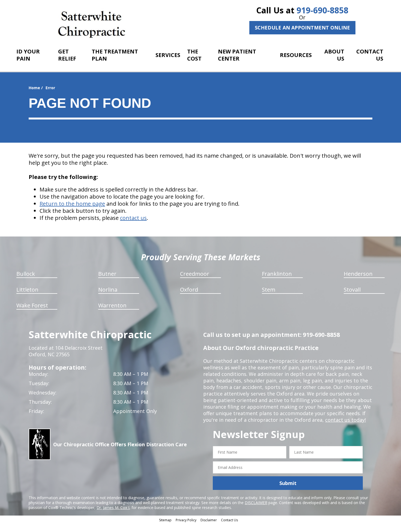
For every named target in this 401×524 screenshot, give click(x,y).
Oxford (189, 289)
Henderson (358, 273)
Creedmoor (194, 273)
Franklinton (277, 273)
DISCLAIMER (256, 502)
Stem (268, 289)
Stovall (352, 289)
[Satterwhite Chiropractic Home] (92, 23)
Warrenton (112, 305)
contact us (133, 217)
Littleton (27, 289)
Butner (107, 273)
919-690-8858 (322, 10)
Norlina (107, 289)
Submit (288, 483)
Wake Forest (32, 305)
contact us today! (345, 420)
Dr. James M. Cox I (113, 507)
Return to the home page (72, 203)
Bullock (25, 273)
